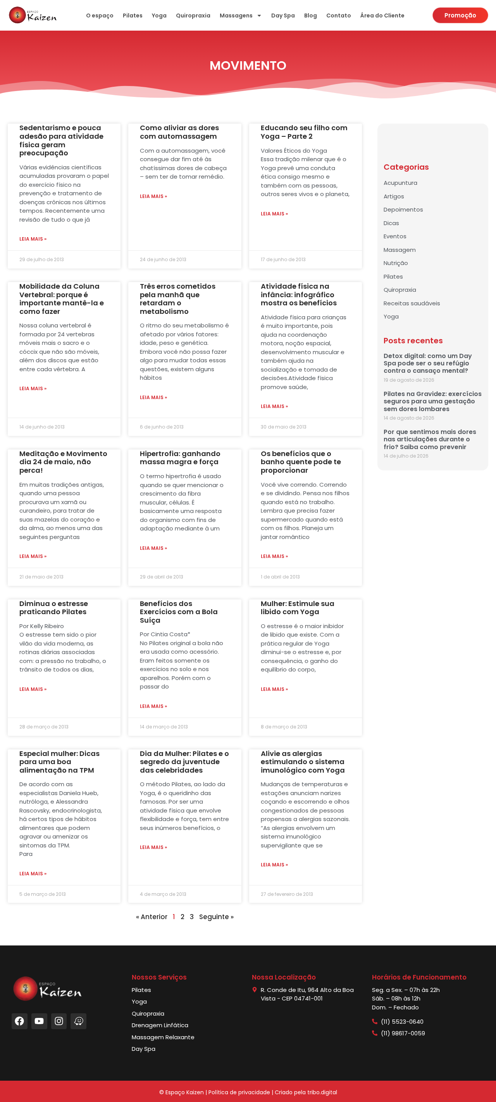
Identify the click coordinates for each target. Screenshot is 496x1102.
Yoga (159, 15)
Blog (310, 15)
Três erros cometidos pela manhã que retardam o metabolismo (177, 298)
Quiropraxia (193, 15)
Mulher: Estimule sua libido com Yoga (297, 608)
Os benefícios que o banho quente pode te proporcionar (301, 462)
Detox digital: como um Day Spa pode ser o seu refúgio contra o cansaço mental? (428, 363)
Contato (338, 15)
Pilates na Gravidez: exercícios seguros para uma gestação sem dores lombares (433, 401)
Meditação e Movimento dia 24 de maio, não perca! (63, 462)
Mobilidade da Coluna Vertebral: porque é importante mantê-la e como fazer (61, 298)
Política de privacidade (239, 1092)
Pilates (133, 15)
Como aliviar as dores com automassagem (179, 132)
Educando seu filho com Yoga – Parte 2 (304, 132)
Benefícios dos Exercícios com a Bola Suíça (179, 612)
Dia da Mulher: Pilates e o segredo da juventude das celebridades (184, 762)
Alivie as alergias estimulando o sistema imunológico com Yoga (303, 762)
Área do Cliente (382, 15)
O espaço (100, 15)
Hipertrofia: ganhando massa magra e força (180, 458)
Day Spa (283, 15)
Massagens (236, 15)
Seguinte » (216, 916)
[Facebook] (20, 1021)
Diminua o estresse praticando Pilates (53, 608)
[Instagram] (59, 1021)
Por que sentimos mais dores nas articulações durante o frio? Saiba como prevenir (430, 439)
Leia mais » (32, 239)
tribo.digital (322, 1092)
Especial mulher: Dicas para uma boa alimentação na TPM (59, 762)
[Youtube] (39, 1021)
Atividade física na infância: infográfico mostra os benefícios (299, 294)
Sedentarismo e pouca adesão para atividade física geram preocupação (61, 140)
